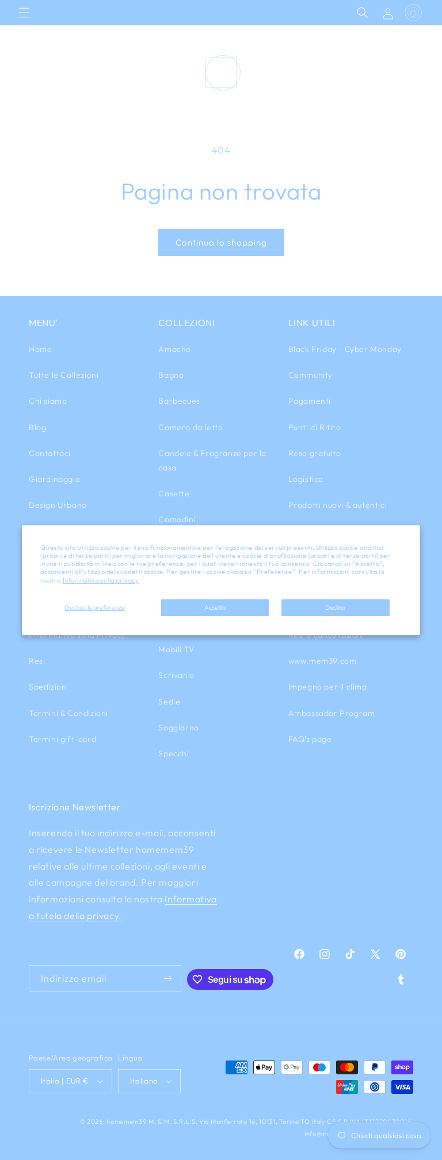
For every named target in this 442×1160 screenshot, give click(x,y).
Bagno (171, 375)
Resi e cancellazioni (326, 635)
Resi (37, 661)
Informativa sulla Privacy (77, 635)
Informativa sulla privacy (101, 580)
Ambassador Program (331, 713)
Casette (173, 493)
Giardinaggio (54, 479)
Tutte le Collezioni (63, 375)
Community (310, 375)
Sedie (169, 701)
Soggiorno (178, 727)
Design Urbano (58, 505)
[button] (24, 12)
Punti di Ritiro (314, 427)
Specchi (173, 753)
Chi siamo (48, 401)
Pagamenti (309, 401)
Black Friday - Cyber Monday (345, 349)
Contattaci (50, 453)
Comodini (177, 519)
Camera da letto (190, 427)
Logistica (305, 479)
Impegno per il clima (327, 687)
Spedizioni (48, 687)
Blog (37, 427)
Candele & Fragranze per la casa (212, 460)
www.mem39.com (322, 661)
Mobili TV (176, 649)
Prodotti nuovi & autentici (337, 505)
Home (40, 349)
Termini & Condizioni (68, 713)
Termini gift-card (62, 739)
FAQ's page (310, 739)
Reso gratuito (314, 453)
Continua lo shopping (221, 242)
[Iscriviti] (168, 978)
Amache (174, 349)
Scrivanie (176, 675)
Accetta (215, 607)
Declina (335, 607)
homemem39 (126, 1121)
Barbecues (179, 401)
